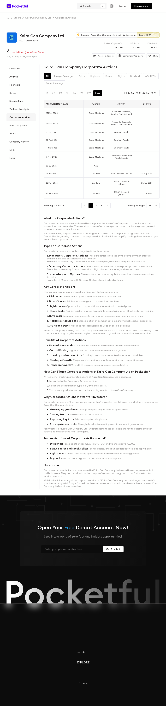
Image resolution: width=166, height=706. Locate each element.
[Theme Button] (112, 6)
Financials (14, 84)
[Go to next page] (107, 205)
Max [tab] (97, 93)
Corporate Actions (19, 117)
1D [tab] (47, 93)
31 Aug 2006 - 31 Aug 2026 (142, 93)
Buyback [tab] (95, 76)
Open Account (142, 6)
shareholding (16, 101)
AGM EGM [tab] (150, 76)
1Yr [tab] (74, 93)
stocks (17, 17)
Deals (12, 149)
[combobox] (153, 205)
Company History (19, 141)
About (12, 133)
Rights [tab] (121, 76)
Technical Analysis (19, 109)
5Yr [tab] (81, 93)
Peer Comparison (18, 125)
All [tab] (47, 76)
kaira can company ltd (38, 17)
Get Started (113, 549)
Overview (14, 68)
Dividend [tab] (135, 76)
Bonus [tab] (108, 76)
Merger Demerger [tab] (63, 76)
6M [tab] (67, 93)
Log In (122, 6)
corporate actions (65, 17)
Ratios (13, 92)
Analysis (13, 76)
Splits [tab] (82, 76)
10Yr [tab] (89, 93)
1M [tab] (60, 93)
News (12, 157)
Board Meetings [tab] (54, 83)
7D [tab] (53, 93)
